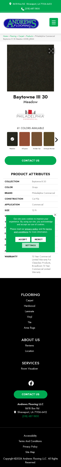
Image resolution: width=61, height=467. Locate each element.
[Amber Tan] (37, 139)
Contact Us (30, 160)
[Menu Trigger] (53, 22)
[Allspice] (24, 139)
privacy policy (31, 228)
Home (5, 36)
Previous (4, 138)
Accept (23, 239)
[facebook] (31, 383)
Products (29, 36)
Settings (30, 245)
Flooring (13, 36)
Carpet (21, 36)
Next (56, 138)
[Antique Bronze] (49, 139)
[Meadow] (12, 139)
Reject (39, 239)
